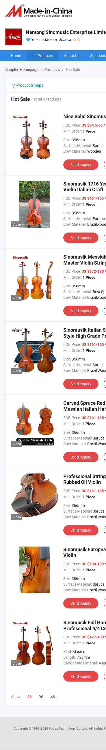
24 (29, 697)
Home (16, 55)
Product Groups (29, 85)
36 (41, 696)
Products (45, 55)
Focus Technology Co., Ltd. (69, 728)
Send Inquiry (80, 164)
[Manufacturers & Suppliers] (39, 10)
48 (53, 696)
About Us (71, 55)
